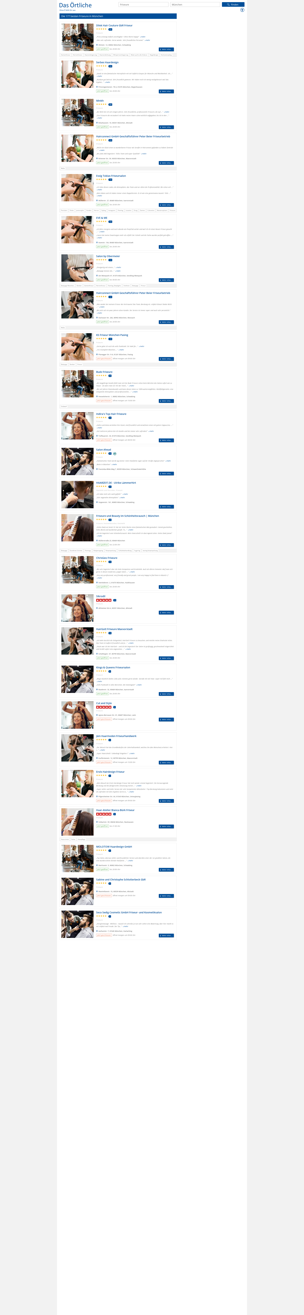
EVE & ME (101, 217)
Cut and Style (104, 703)
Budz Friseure (104, 372)
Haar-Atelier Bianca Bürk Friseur (115, 810)
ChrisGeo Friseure (106, 558)
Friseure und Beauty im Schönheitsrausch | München (127, 516)
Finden (234, 4)
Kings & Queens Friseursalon (113, 667)
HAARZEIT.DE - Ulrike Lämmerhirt (116, 482)
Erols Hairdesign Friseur (110, 771)
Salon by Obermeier (108, 256)
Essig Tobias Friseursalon (111, 175)
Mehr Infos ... (167, 49)
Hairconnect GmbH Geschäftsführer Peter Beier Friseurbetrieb (133, 136)
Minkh (100, 100)
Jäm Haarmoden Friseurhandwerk (116, 736)
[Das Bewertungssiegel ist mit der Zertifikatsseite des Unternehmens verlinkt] (114, 453)
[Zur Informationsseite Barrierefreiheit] (242, 10)
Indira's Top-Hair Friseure (111, 414)
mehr (143, 37)
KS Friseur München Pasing (112, 335)
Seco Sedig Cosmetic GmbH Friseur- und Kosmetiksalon (129, 912)
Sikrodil (100, 596)
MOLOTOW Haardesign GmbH (114, 846)
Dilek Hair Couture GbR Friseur (114, 25)
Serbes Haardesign (107, 62)
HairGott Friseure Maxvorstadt (114, 629)
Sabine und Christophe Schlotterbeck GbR (121, 879)
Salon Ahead (103, 449)
